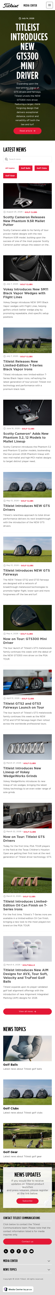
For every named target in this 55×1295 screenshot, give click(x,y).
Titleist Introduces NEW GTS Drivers (26, 508)
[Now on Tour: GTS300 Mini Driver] (27, 617)
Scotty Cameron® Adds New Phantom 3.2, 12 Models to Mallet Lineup (26, 437)
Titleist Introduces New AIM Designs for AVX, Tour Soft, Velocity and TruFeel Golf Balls (25, 975)
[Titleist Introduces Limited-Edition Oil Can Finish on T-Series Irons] (27, 880)
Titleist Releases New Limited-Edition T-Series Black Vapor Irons (23, 365)
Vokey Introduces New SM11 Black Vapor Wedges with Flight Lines (25, 293)
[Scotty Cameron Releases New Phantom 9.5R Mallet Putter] (27, 196)
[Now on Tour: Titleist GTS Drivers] (27, 815)
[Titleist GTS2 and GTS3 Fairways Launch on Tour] (27, 682)
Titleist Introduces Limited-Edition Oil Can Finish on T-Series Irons (25, 905)
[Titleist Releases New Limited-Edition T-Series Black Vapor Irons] (27, 340)
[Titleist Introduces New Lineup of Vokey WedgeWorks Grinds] (27, 747)
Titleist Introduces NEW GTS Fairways (26, 572)
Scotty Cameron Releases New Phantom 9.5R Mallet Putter (24, 221)
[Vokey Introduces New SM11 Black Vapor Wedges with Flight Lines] (27, 268)
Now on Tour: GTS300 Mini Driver (25, 641)
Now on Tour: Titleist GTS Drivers (24, 839)
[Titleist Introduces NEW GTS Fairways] (27, 549)
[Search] (6, 159)
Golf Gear (10, 1152)
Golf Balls (28, 965)
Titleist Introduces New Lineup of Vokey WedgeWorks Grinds (22, 772)
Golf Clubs (31, 212)
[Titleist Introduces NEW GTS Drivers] (27, 485)
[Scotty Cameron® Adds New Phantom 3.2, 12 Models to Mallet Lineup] (27, 412)
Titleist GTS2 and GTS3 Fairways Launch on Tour (23, 705)
